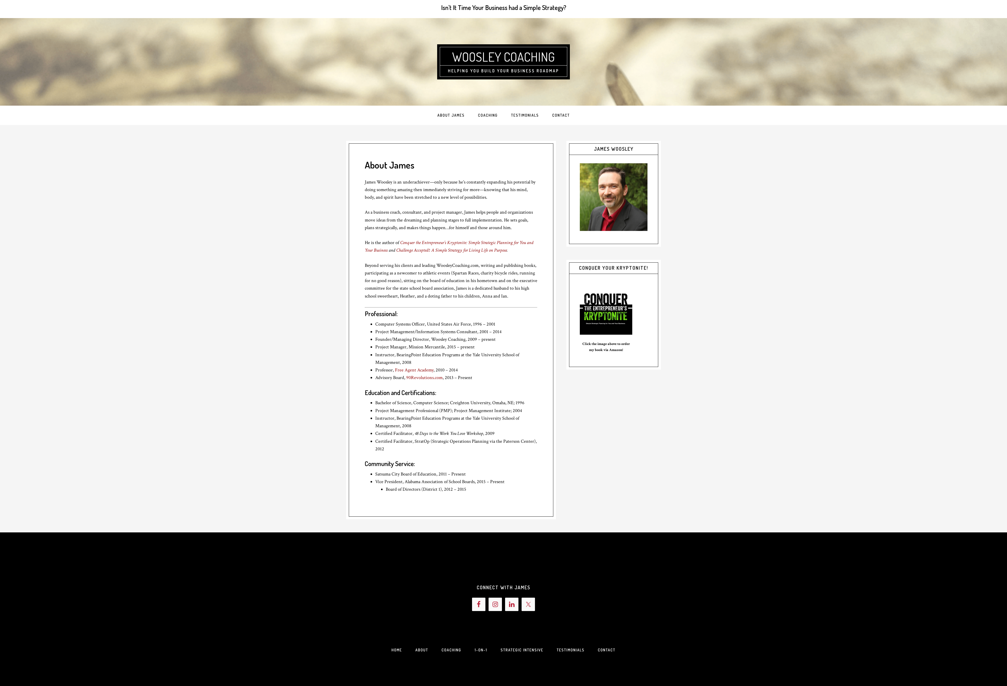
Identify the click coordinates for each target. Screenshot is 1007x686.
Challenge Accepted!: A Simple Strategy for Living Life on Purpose (451, 250)
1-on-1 (481, 650)
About (421, 650)
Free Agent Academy (414, 370)
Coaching (451, 650)
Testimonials (571, 650)
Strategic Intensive (522, 650)
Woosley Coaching (503, 56)
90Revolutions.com (424, 378)
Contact (606, 650)
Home (397, 650)
